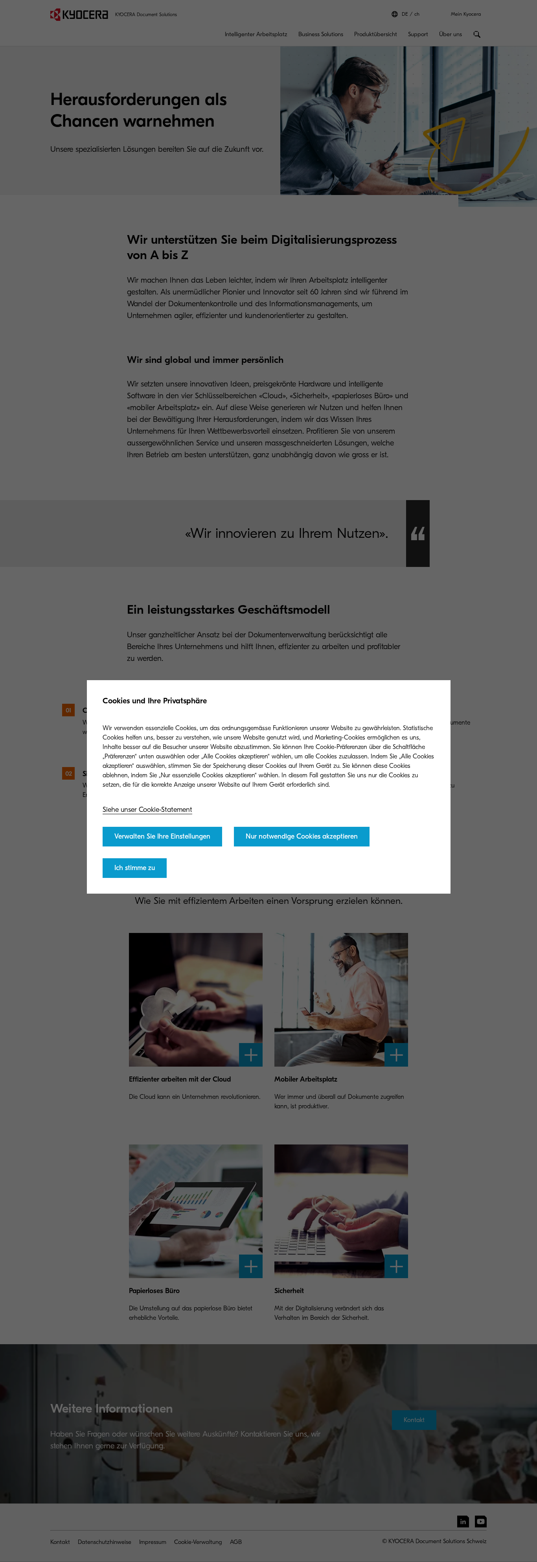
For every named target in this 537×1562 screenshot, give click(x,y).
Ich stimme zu (134, 868)
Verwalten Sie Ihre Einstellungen (162, 836)
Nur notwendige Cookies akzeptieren (302, 836)
